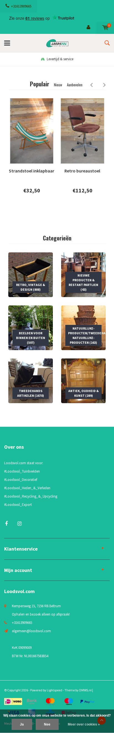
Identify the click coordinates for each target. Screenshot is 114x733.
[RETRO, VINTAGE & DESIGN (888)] (30, 274)
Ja (22, 724)
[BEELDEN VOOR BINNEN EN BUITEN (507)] (30, 327)
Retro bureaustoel (82, 171)
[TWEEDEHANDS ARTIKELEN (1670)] (30, 380)
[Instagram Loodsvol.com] (19, 523)
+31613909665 (21, 6)
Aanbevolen (74, 84)
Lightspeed (54, 690)
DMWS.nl (85, 690)
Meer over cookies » (84, 724)
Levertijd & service (60, 59)
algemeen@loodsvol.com (31, 631)
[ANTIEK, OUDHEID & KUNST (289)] (83, 380)
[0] (105, 27)
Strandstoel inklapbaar (31, 171)
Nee (47, 724)
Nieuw (58, 84)
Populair (39, 84)
